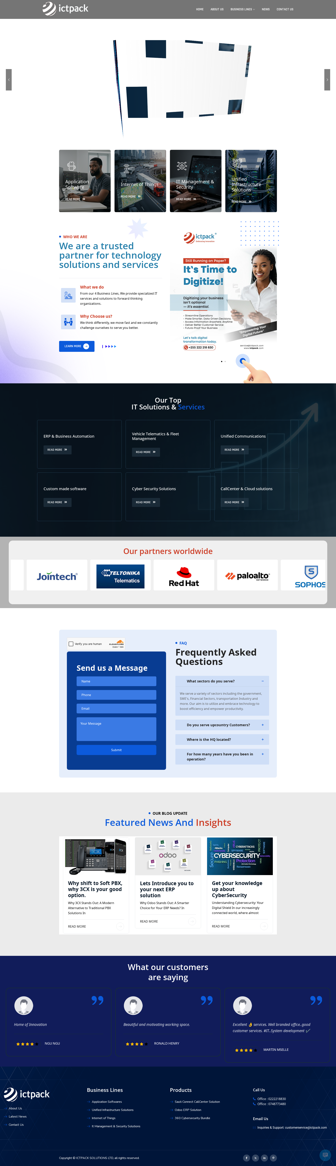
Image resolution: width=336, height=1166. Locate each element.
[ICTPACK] (65, 9)
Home (200, 9)
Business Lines (241, 9)
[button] (174, 288)
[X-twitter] (255, 1158)
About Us (217, 9)
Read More (77, 926)
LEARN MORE (73, 346)
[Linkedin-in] (264, 1158)
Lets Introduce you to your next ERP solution (167, 889)
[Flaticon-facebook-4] (246, 1158)
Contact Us (285, 9)
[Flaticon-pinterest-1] (273, 1158)
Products (181, 1089)
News (266, 9)
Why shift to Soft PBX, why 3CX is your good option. (95, 889)
